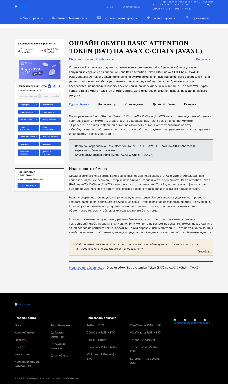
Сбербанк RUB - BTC (101, 332)
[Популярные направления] (54, 86)
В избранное (105, 59)
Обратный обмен (81, 59)
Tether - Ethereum (142, 339)
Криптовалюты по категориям (27, 364)
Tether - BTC (95, 325)
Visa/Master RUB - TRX (145, 332)
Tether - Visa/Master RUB (144, 349)
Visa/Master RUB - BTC (145, 325)
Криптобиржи (24, 332)
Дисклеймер (59, 355)
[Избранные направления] (59, 86)
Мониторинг (23, 354)
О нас (110, 6)
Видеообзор (204, 59)
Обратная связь (131, 6)
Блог (20, 347)
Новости (21, 339)
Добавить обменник (58, 334)
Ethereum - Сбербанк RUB (145, 360)
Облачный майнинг (58, 346)
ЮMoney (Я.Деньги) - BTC (101, 356)
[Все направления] (49, 86)
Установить (28, 185)
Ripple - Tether (97, 339)
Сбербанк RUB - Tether (102, 347)
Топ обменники (61, 325)
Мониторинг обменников (86, 267)
